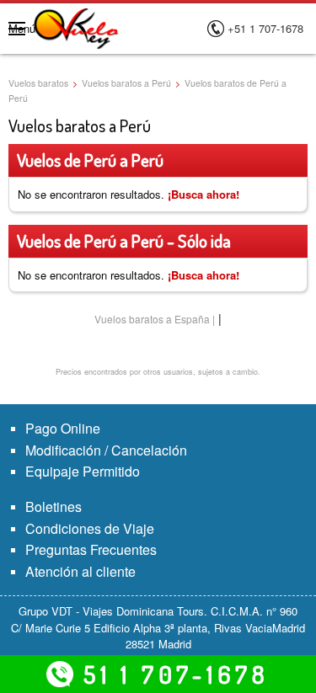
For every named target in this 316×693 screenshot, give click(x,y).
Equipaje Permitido (82, 471)
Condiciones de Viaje (89, 528)
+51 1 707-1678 (265, 28)
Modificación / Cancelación (106, 450)
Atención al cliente (80, 571)
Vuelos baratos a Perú (126, 83)
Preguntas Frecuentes (91, 549)
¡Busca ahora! (203, 194)
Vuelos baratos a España (152, 319)
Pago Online (62, 428)
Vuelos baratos (38, 83)
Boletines (53, 506)
